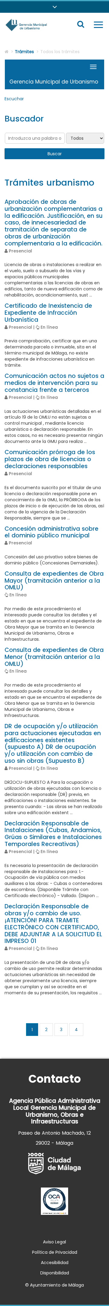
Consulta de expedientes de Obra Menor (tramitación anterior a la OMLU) (54, 657)
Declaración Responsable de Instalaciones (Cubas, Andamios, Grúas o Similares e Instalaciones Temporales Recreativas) (53, 833)
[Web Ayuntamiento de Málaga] (54, 1163)
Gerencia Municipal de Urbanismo (53, 81)
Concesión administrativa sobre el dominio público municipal (51, 532)
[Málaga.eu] (54, 1201)
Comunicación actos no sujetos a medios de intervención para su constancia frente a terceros (54, 383)
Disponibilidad (54, 1273)
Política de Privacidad (54, 1252)
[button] (54, 7)
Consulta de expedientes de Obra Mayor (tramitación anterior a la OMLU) (54, 581)
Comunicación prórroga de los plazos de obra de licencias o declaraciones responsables (50, 459)
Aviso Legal (54, 1242)
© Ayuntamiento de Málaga (54, 1285)
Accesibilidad (54, 1263)
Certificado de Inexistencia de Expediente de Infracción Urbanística (48, 313)
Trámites (24, 52)
